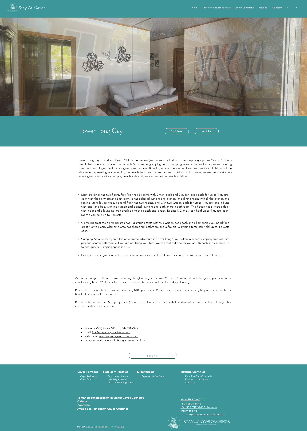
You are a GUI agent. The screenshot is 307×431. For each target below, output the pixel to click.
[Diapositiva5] (160, 108)
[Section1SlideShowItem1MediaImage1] (146, 108)
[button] (216, 8)
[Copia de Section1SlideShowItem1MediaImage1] (153, 108)
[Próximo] (301, 67)
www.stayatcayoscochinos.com (118, 336)
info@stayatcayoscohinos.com (111, 332)
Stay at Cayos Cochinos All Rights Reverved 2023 (100, 427)
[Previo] (5, 67)
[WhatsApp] (203, 400)
